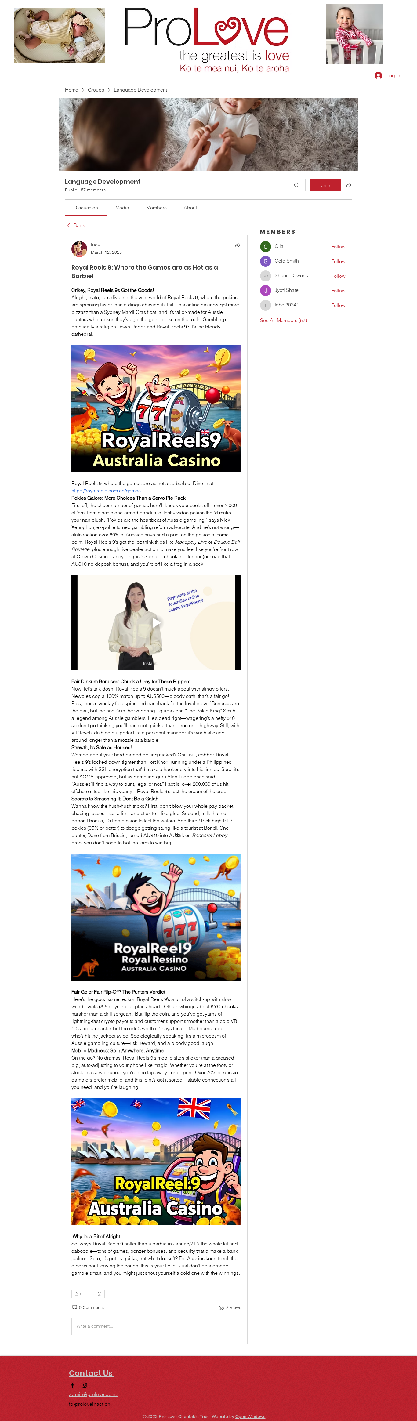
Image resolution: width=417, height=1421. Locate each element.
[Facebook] (72, 1385)
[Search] (296, 185)
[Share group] (348, 185)
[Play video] (156, 622)
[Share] (237, 244)
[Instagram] (84, 1385)
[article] (156, 789)
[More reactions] (97, 1294)
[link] (86, 208)
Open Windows (250, 1416)
